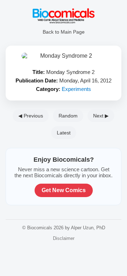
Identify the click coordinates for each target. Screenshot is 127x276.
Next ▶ (101, 116)
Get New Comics (64, 190)
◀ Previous (30, 116)
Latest (64, 133)
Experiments (76, 89)
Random (68, 116)
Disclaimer (63, 238)
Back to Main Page (64, 32)
